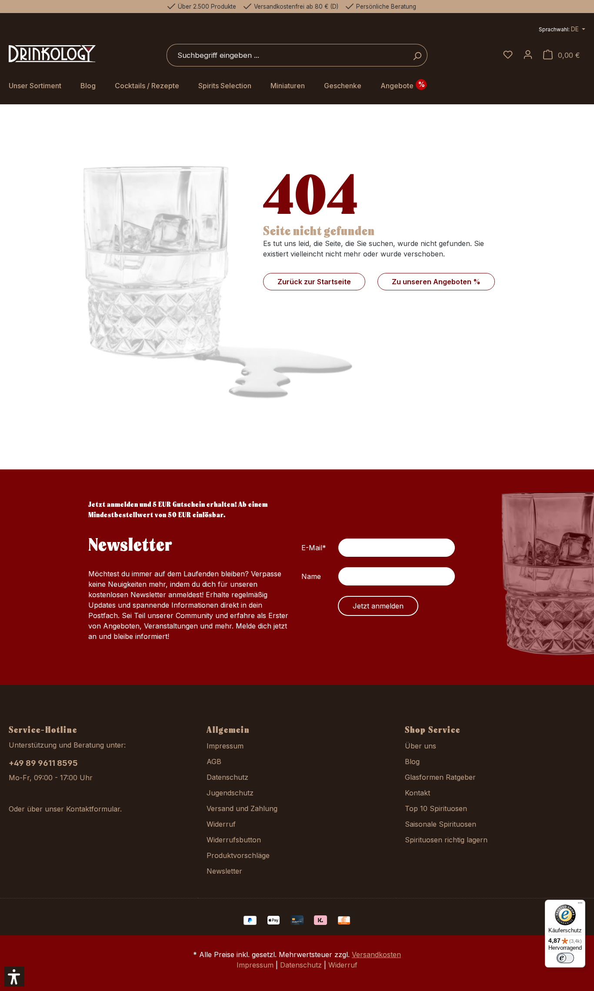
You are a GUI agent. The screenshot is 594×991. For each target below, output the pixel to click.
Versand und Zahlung (242, 808)
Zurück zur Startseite (314, 281)
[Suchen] (417, 55)
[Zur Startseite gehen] (52, 54)
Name (311, 576)
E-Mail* (313, 547)
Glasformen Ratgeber (440, 777)
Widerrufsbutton (234, 839)
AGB (214, 761)
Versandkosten (376, 954)
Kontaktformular (93, 809)
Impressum (225, 746)
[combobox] (287, 55)
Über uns (420, 746)
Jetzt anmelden (378, 606)
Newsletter (224, 871)
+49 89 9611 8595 (43, 763)
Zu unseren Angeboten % (436, 281)
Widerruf (221, 824)
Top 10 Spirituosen (436, 808)
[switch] (565, 958)
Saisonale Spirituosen (440, 824)
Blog (412, 761)
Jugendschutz (230, 792)
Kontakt (417, 792)
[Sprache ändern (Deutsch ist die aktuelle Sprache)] (562, 30)
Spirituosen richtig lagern (446, 839)
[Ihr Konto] (528, 55)
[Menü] (580, 905)
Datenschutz (227, 777)
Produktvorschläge (238, 855)
